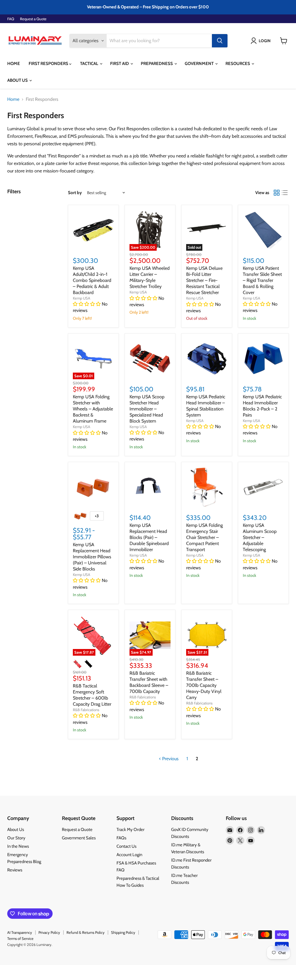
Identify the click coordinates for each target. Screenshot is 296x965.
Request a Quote (33, 19)
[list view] (285, 193)
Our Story (16, 838)
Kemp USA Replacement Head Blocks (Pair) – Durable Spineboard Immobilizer (149, 537)
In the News (18, 846)
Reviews (14, 870)
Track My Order (130, 829)
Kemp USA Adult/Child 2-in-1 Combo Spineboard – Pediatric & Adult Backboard (92, 280)
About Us (18, 80)
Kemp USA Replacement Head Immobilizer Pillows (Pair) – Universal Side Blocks (92, 557)
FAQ (10, 19)
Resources (238, 63)
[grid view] (277, 193)
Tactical (89, 63)
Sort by (75, 192)
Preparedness (157, 63)
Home (13, 63)
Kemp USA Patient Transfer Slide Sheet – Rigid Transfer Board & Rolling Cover (262, 280)
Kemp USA (81, 298)
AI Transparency (19, 932)
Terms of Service (20, 938)
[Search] (219, 40)
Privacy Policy (49, 932)
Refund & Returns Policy (85, 932)
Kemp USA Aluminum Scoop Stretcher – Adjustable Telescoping (260, 537)
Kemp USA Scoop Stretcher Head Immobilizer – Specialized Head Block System (147, 409)
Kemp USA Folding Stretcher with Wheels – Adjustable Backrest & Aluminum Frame (93, 409)
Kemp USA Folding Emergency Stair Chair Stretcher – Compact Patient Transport (204, 537)
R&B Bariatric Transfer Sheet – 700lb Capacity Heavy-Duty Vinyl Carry (203, 685)
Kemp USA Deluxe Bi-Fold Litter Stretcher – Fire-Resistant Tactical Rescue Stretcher (204, 280)
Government (199, 63)
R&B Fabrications (86, 709)
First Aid (120, 63)
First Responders (49, 63)
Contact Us (126, 846)
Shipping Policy (123, 932)
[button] (262, 40)
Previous (170, 758)
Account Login (129, 854)
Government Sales (79, 838)
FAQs (121, 838)
